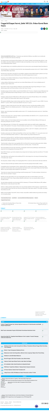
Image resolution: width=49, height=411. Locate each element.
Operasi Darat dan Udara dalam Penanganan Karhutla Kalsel (19, 382)
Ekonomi (27, 3)
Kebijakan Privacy (7, 403)
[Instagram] (47, 403)
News (13, 3)
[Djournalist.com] (5, 2)
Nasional (8, 3)
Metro (22, 3)
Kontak (2, 403)
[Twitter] (44, 403)
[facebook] (41, 28)
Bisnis (32, 3)
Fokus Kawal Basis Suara (6, 197)
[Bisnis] (47, 321)
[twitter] (44, 28)
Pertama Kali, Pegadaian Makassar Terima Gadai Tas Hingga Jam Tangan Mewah (11, 203)
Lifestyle (44, 3)
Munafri (36, 197)
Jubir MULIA (14, 197)
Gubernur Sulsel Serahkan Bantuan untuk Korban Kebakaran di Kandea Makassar (17, 395)
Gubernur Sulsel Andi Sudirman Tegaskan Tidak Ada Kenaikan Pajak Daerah (16, 378)
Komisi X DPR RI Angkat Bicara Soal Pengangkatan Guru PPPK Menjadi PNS (16, 397)
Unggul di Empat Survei (5, 200)
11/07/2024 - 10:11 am (8, 28)
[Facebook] (42, 403)
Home (3, 3)
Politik (17, 3)
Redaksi (5, 30)
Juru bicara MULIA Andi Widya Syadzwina (25, 197)
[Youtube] (46, 403)
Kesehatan (38, 3)
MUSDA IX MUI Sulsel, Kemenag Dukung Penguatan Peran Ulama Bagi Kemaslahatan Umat (19, 380)
